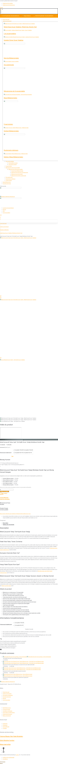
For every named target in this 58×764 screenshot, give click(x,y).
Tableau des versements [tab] (8, 524)
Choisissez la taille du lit (5, 452)
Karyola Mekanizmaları (11, 58)
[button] (29, 11)
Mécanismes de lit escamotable (14, 91)
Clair (12, 456)
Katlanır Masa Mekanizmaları (13, 157)
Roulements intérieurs (11, 150)
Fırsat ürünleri (8, 124)
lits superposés (9, 65)
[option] (23, 450)
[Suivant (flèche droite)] (1, 763)
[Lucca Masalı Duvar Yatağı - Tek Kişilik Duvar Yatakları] (29, 388)
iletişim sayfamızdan (6, 585)
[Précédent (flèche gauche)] (0, 763)
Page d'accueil (3, 223)
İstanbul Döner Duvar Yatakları (13, 40)
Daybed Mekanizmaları (11, 131)
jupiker (17, 754)
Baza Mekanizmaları (10, 98)
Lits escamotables (10, 33)
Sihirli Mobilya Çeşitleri (7, 740)
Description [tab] (5, 523)
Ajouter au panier (4, 491)
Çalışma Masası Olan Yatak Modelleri (11, 736)
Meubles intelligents (4, 229)
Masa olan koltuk (5, 744)
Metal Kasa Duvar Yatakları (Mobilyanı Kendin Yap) (20, 27)
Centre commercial (4, 226)
